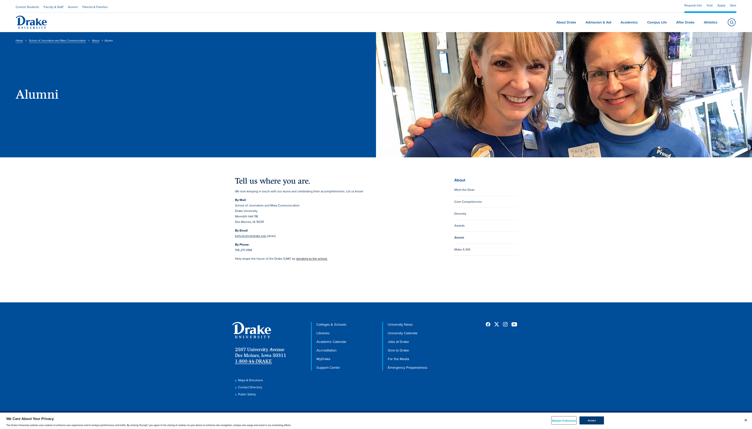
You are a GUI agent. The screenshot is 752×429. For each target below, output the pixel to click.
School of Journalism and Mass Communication (57, 41)
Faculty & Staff (53, 7)
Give (733, 5)
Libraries (322, 333)
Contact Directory (250, 387)
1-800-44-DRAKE (253, 361)
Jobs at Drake (398, 341)
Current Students (27, 7)
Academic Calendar (331, 341)
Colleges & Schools (331, 324)
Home (19, 41)
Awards (459, 225)
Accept (592, 420)
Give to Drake (398, 350)
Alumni (73, 7)
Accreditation (326, 350)
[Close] (745, 420)
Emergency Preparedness (407, 367)
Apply (721, 5)
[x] (496, 324)
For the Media (398, 358)
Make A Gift (462, 249)
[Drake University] (31, 22)
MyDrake (323, 358)
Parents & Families (95, 7)
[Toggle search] (731, 22)
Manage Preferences (564, 420)
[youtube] (514, 324)
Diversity (460, 213)
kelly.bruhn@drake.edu (250, 236)
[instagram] (505, 324)
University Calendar (403, 333)
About (95, 41)
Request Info (693, 5)
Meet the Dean (464, 189)
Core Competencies (468, 201)
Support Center (328, 367)
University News (400, 324)
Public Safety (247, 394)
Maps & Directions (250, 380)
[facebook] (488, 324)
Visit (710, 5)
